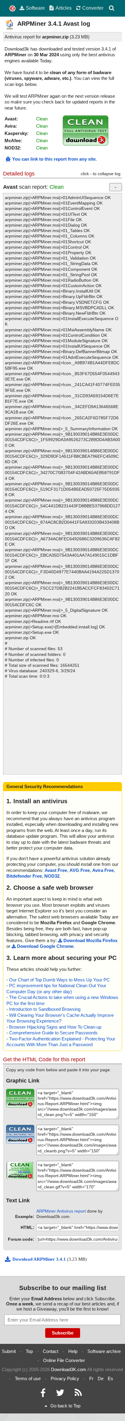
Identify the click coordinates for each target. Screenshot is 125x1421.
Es (110, 1378)
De (100, 1378)
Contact (50, 1351)
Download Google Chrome (45, 946)
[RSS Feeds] (78, 1394)
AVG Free (79, 870)
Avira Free (103, 870)
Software (35, 8)
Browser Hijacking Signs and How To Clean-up (55, 1027)
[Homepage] (12, 9)
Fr (91, 1378)
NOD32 (51, 876)
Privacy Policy (65, 1378)
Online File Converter (64, 1360)
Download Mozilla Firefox (90, 940)
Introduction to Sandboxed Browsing (44, 1009)
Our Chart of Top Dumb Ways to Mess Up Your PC (59, 979)
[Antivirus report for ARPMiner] (85, 143)
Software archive (104, 1351)
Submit (9, 1351)
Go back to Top (65, 1405)
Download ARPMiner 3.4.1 (39, 1259)
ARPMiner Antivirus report (61, 1211)
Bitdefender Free (24, 876)
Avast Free (56, 870)
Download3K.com (68, 1369)
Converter (92, 8)
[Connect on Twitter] (60, 1394)
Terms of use (28, 1378)
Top (29, 1351)
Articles (64, 8)
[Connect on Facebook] (43, 1394)
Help (72, 1351)
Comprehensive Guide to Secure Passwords (53, 1032)
